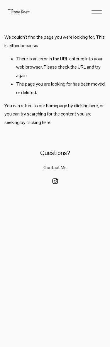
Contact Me (55, 167)
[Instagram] (55, 181)
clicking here (86, 106)
